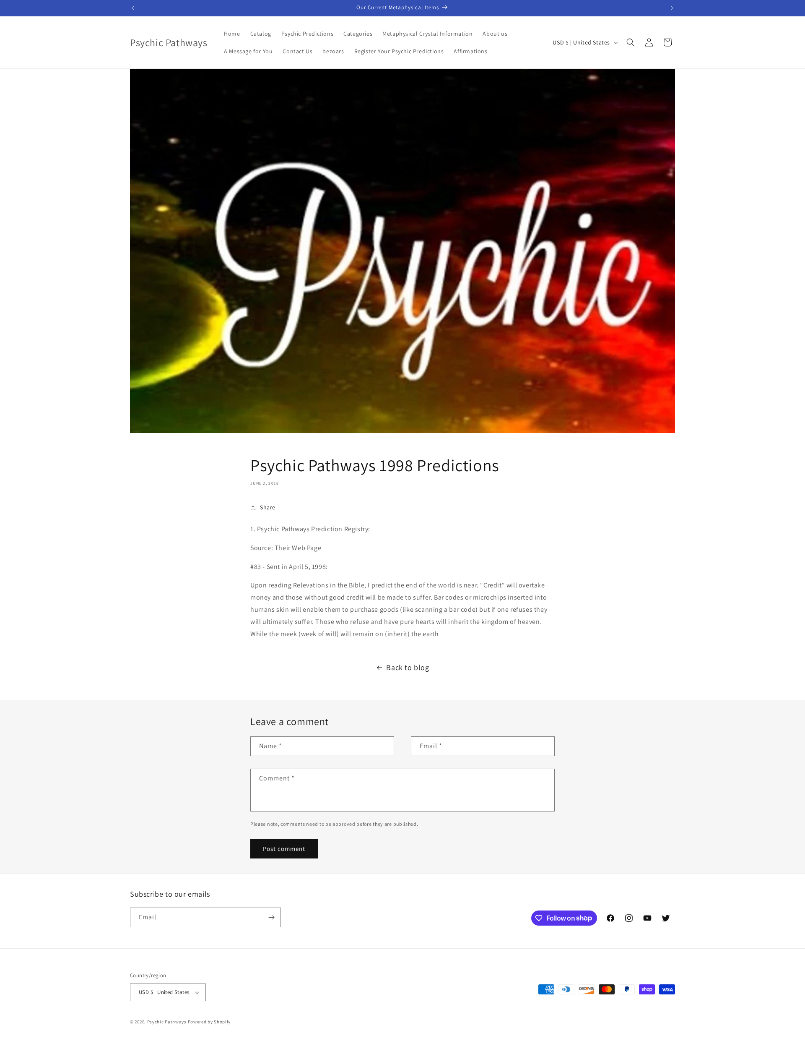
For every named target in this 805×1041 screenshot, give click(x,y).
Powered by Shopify (209, 1022)
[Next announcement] (672, 8)
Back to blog (407, 667)
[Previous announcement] (133, 8)
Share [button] (267, 507)
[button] (630, 42)
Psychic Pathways (167, 1022)
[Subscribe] (271, 917)
